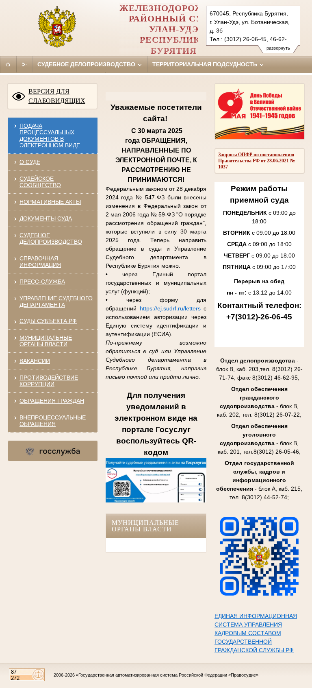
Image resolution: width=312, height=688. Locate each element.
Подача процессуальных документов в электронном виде (50, 135)
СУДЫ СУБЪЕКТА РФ (48, 321)
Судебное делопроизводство (87, 64)
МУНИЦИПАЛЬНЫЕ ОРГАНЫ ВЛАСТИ (46, 340)
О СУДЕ (30, 162)
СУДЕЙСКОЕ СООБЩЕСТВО (40, 181)
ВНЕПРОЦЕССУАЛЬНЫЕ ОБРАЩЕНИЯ (53, 420)
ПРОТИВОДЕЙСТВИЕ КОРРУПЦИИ (49, 380)
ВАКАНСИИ (35, 361)
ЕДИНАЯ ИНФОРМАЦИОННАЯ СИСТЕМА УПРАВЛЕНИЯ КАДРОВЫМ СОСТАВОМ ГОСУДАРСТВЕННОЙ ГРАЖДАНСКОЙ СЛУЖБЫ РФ (255, 633)
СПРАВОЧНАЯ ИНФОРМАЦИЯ (40, 261)
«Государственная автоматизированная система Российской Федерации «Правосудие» (167, 675)
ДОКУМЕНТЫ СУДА (46, 218)
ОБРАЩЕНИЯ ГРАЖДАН (52, 401)
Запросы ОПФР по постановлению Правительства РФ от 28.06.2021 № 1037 (256, 161)
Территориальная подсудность (205, 64)
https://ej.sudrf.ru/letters (170, 308)
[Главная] (8, 64)
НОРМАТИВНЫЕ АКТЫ (50, 202)
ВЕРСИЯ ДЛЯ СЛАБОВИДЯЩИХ (56, 96)
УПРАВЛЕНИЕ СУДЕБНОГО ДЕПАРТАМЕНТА (56, 301)
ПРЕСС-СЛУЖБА (42, 281)
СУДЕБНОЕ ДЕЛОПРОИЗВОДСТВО (51, 238)
